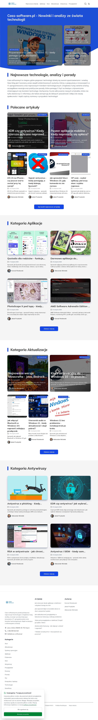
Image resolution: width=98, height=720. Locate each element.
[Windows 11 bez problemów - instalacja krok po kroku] (59, 406)
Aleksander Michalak (18, 146)
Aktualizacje (55, 4)
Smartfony (8, 688)
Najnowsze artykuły (32, 4)
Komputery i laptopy (11, 681)
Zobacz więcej (49, 329)
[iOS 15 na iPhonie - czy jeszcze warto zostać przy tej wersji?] (17, 163)
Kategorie (9, 639)
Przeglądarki (73, 4)
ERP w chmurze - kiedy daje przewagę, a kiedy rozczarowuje (75, 56)
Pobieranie (8, 657)
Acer (6, 643)
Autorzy (68, 599)
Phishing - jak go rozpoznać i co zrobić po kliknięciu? (76, 35)
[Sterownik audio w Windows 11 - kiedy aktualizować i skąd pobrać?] (38, 406)
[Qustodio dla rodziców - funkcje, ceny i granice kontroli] (27, 243)
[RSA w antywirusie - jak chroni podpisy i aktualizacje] (27, 536)
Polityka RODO (49, 705)
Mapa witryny (72, 705)
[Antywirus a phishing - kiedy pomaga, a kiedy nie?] (27, 488)
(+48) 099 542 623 (13, 631)
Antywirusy (63, 4)
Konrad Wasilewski (17, 271)
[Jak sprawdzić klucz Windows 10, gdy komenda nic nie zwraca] (59, 163)
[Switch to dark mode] (89, 4)
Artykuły (38, 599)
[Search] (85, 4)
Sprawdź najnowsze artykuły (49, 207)
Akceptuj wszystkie (23, 714)
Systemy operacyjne (11, 650)
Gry (6, 678)
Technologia (9, 685)
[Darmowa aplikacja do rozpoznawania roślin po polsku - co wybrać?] (71, 243)
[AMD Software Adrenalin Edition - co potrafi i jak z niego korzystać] (71, 290)
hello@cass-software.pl (14, 634)
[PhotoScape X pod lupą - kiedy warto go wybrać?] (27, 290)
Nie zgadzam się (23, 709)
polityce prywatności (30, 705)
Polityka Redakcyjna (61, 705)
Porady (7, 674)
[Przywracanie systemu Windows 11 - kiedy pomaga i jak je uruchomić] (34, 45)
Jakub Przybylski (16, 318)
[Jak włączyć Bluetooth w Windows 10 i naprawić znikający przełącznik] (17, 406)
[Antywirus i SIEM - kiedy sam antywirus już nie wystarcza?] (71, 536)
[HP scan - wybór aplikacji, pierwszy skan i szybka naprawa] (81, 163)
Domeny (7, 671)
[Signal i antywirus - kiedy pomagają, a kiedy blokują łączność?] (38, 163)
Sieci (48, 4)
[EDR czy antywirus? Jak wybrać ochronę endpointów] (71, 488)
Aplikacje (42, 4)
